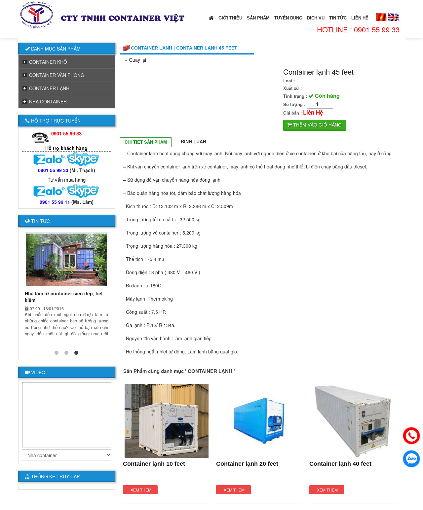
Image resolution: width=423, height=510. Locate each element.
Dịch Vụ (316, 18)
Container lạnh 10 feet (154, 463)
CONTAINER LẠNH (49, 88)
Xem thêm (141, 489)
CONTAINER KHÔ (48, 61)
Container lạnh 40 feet (340, 463)
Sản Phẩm (258, 18)
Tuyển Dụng (288, 18)
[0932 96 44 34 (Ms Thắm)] (66, 190)
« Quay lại (135, 59)
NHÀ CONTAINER (48, 101)
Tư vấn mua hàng (67, 179)
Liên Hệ (359, 18)
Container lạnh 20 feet (247, 463)
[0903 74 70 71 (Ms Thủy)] (66, 158)
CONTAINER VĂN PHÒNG (56, 75)
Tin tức (338, 18)
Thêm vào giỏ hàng (317, 125)
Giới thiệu (230, 18)
